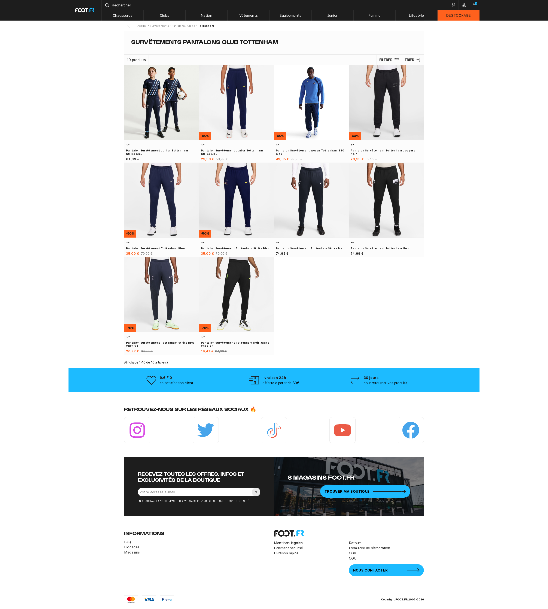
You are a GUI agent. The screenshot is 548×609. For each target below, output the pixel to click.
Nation (206, 15)
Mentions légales (288, 543)
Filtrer (385, 60)
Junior (332, 15)
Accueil (142, 25)
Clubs (164, 15)
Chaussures (122, 15)
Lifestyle (416, 15)
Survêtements (159, 25)
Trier (409, 60)
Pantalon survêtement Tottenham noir (380, 248)
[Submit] (107, 5)
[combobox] (275, 5)
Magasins (132, 552)
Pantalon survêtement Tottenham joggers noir (383, 152)
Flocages (132, 547)
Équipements (290, 15)
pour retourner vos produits (385, 383)
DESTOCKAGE (458, 15)
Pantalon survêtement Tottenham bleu (155, 248)
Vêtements (248, 15)
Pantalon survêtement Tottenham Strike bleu (235, 248)
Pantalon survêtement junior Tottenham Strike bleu (157, 152)
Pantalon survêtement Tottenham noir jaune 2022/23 (235, 344)
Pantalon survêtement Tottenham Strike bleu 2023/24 (160, 344)
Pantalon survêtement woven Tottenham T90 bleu (310, 152)
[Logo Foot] (85, 10)
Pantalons (178, 25)
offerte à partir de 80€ (280, 383)
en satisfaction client (176, 383)
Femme (374, 15)
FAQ (127, 542)
